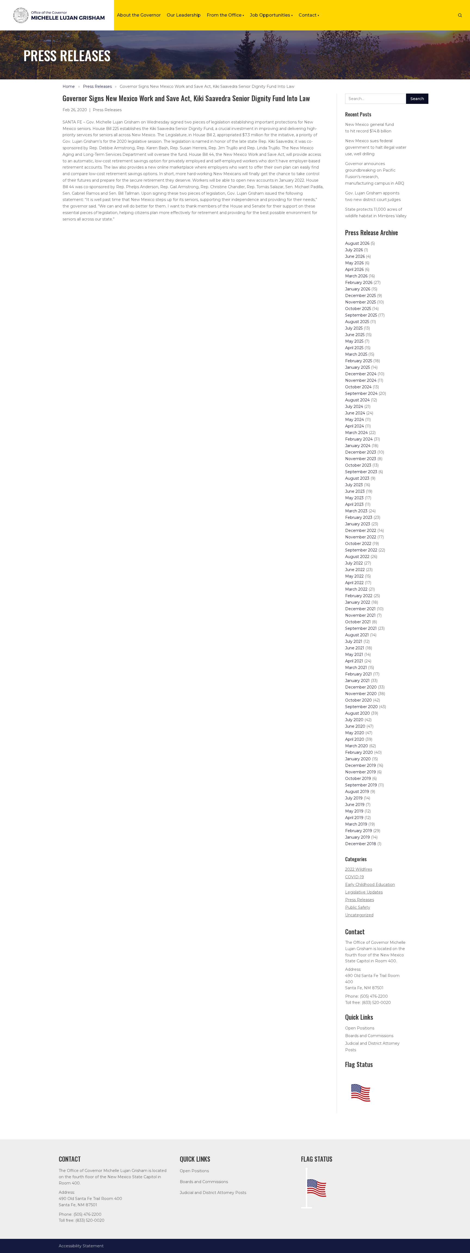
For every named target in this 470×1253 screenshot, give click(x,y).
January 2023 (357, 524)
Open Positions (359, 1028)
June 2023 (355, 491)
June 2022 (355, 569)
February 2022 (358, 595)
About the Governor (139, 15)
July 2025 (354, 328)
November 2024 (360, 380)
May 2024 (354, 419)
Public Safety (357, 907)
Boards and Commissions (369, 1035)
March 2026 (356, 276)
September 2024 (361, 393)
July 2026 (354, 249)
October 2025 (358, 308)
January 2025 (357, 367)
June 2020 (355, 726)
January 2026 (357, 289)
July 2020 (354, 719)
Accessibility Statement (81, 1245)
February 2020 (359, 752)
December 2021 (360, 608)
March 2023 (356, 510)
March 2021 (356, 667)
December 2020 (361, 687)
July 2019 (354, 798)
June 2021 (354, 648)
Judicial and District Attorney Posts (213, 1192)
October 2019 (358, 778)
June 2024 (355, 413)
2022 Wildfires (358, 869)
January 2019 (357, 837)
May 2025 (354, 341)
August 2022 (357, 556)
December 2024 (360, 373)
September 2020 (361, 706)
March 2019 (356, 824)
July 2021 (353, 641)
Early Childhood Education (370, 884)
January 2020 (358, 758)
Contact (309, 15)
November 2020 (361, 693)
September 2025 (361, 315)
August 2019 (357, 791)
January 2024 (357, 445)
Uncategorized (359, 915)
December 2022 (360, 530)
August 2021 (357, 634)
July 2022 (354, 563)
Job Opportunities (271, 15)
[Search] (459, 15)
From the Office (225, 15)
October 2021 (358, 621)
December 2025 (360, 295)
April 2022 (354, 582)
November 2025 (360, 302)
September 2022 (361, 550)
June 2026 (355, 256)
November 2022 (360, 537)
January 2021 (357, 680)
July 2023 (354, 484)
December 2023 (360, 452)
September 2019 (361, 785)
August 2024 (357, 400)
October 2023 (358, 465)
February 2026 (358, 282)
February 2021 (358, 674)
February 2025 (358, 360)
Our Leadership (184, 15)
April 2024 (354, 426)
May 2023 (354, 497)
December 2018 (360, 843)
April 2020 (354, 739)
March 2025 (356, 354)
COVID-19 (354, 876)
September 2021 (361, 628)
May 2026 (354, 262)
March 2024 (356, 432)
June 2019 (354, 804)
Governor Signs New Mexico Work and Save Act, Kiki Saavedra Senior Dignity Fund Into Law (207, 86)
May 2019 (354, 811)
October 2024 (358, 386)
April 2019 (354, 817)
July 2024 (354, 406)
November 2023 (360, 458)
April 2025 (354, 347)
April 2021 (354, 661)
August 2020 (357, 713)
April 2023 (354, 504)
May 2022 (354, 576)
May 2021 (354, 654)
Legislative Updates (364, 892)
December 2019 (360, 765)
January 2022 (357, 602)
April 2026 (354, 269)
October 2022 (358, 543)
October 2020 (358, 700)
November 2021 (360, 615)
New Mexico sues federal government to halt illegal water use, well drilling (375, 147)
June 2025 (354, 334)
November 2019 (360, 772)
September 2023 (361, 471)
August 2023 (357, 478)
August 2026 (357, 243)
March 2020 (356, 745)
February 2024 (359, 439)
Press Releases (97, 86)
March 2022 (356, 589)
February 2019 (358, 830)
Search (417, 98)
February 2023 (358, 517)
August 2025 (357, 321)
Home (69, 86)
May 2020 (354, 732)
